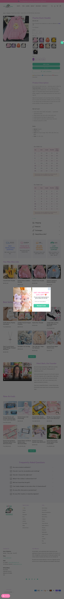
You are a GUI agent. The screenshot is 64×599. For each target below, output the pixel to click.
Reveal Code (41, 306)
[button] (62, 42)
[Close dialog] (49, 289)
